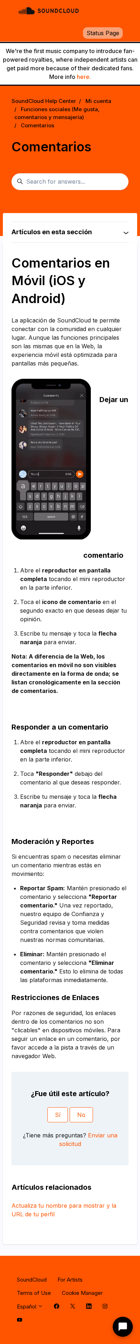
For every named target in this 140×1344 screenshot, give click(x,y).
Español (27, 1306)
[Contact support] (123, 1327)
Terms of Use (34, 1292)
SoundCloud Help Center (43, 101)
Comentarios (37, 125)
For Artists (70, 1279)
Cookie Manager (82, 1292)
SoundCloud (32, 1279)
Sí (57, 1114)
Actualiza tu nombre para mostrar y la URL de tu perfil (63, 1210)
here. (84, 76)
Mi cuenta (98, 101)
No (81, 1114)
